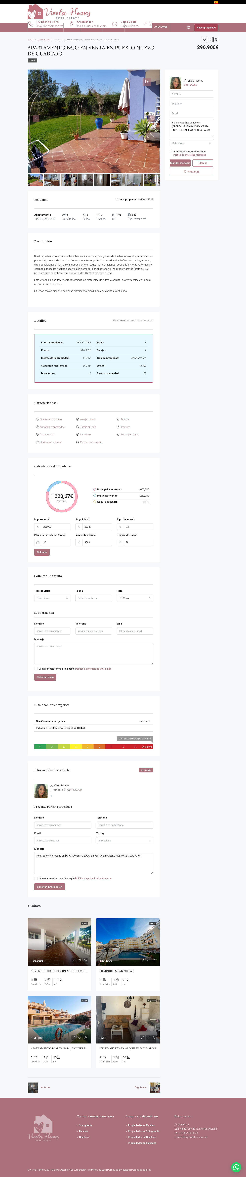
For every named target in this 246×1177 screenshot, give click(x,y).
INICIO (33, 27)
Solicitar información (49, 886)
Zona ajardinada (130, 434)
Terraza (125, 419)
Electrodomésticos (51, 442)
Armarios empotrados (52, 427)
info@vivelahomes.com (194, 1137)
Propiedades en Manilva (141, 1125)
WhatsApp (76, 789)
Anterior (46, 1087)
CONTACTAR (161, 27)
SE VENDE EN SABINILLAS (116, 971)
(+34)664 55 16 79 (48, 21)
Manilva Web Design (75, 1169)
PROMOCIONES (113, 27)
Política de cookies (141, 1169)
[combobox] (52, 598)
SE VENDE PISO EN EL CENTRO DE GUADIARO (61, 971)
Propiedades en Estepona (142, 1143)
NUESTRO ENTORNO (138, 27)
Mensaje (39, 639)
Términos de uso (97, 1169)
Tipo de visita (42, 590)
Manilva (83, 1131)
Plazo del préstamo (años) (50, 535)
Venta (32, 60)
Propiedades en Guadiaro (142, 1137)
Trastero (125, 427)
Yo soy (100, 833)
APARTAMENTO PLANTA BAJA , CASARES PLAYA (61, 1048)
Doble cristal (47, 434)
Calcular (42, 552)
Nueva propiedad (206, 27)
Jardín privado (88, 427)
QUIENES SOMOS (51, 27)
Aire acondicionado (51, 419)
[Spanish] (216, 2)
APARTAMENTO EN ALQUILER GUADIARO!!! (128, 1048)
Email (120, 623)
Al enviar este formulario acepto (75, 668)
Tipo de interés (126, 519)
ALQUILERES (90, 27)
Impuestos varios (85, 535)
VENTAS (70, 27)
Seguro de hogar (127, 535)
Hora (119, 590)
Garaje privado (88, 419)
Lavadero (85, 434)
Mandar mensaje (180, 163)
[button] (236, 1167)
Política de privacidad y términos (93, 668)
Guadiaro (84, 1137)
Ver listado (146, 770)
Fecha (79, 590)
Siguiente (140, 1087)
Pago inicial (82, 519)
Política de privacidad (118, 1169)
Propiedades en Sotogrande (143, 1131)
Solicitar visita (45, 677)
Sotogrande (85, 1125)
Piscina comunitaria (91, 442)
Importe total (41, 519)
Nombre (39, 623)
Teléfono (80, 623)
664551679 (59, 789)
